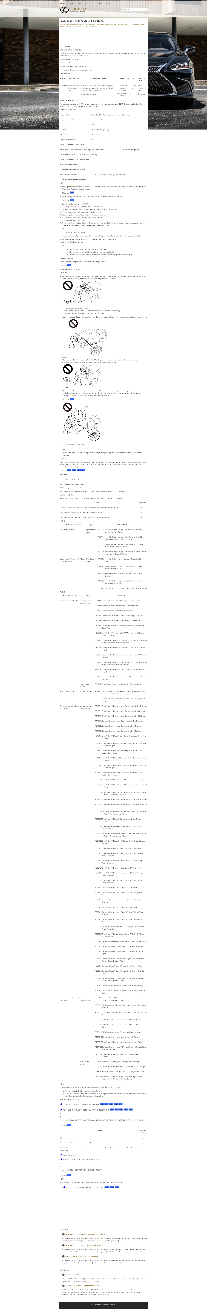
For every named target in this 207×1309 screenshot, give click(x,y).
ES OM (71, 3)
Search (108, 3)
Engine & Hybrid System (87, 24)
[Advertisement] (103, 37)
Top (92, 3)
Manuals (63, 3)
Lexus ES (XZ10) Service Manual (69, 24)
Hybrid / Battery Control (102, 24)
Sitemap (99, 3)
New (86, 3)
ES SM (79, 3)
